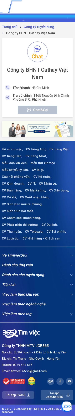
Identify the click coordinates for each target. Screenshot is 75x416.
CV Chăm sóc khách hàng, (21, 218)
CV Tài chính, (56, 231)
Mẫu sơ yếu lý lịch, (15, 170)
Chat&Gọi (40, 110)
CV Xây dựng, (59, 190)
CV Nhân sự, (48, 183)
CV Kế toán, (42, 177)
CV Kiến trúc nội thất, (18, 211)
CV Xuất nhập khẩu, (34, 197)
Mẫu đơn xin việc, (15, 163)
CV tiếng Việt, (59, 149)
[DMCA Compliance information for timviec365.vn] (31, 381)
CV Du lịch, (50, 225)
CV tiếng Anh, (36, 149)
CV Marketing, (35, 190)
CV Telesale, (34, 231)
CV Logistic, (10, 238)
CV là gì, (38, 170)
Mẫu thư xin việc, (43, 163)
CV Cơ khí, (9, 197)
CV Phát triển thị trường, (20, 225)
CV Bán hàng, (12, 190)
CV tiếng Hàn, (12, 156)
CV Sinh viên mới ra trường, (22, 204)
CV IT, (32, 183)
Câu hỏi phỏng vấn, (16, 177)
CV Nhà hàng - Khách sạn (41, 238)
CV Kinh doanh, (13, 183)
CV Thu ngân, (12, 231)
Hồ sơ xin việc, (12, 149)
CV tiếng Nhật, (36, 156)
